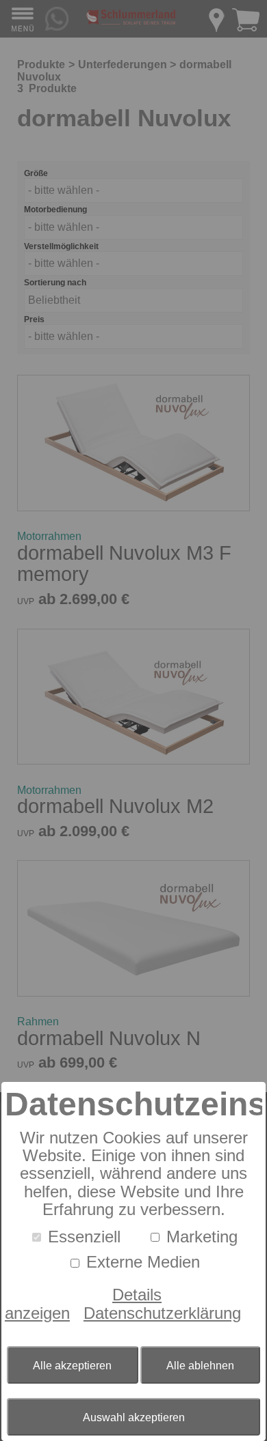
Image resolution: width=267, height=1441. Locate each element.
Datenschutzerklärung (162, 1313)
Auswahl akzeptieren (134, 1417)
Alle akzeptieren (72, 1365)
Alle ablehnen (200, 1365)
